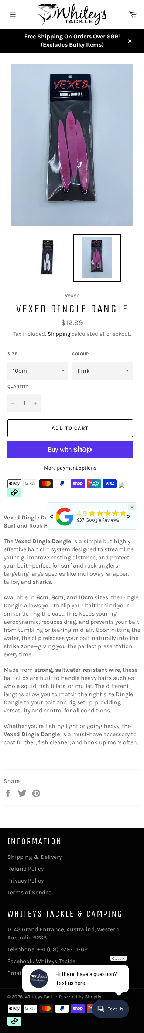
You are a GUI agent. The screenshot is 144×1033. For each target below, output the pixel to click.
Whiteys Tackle (55, 961)
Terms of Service (29, 892)
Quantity (17, 386)
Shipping (59, 334)
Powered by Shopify (80, 996)
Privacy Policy (25, 880)
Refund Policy (25, 868)
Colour (80, 353)
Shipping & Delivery (34, 856)
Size (12, 353)
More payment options (70, 468)
